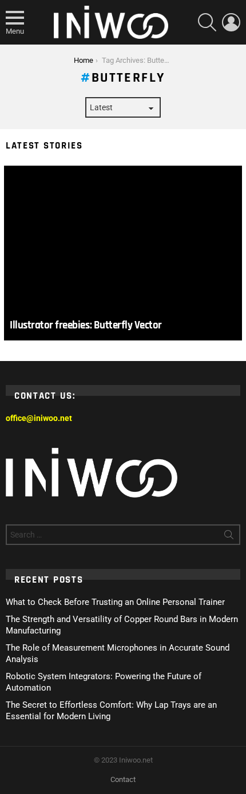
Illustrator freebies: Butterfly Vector (86, 325)
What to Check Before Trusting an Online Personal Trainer (115, 602)
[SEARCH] (207, 22)
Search (228, 537)
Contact (123, 779)
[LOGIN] (231, 22)
